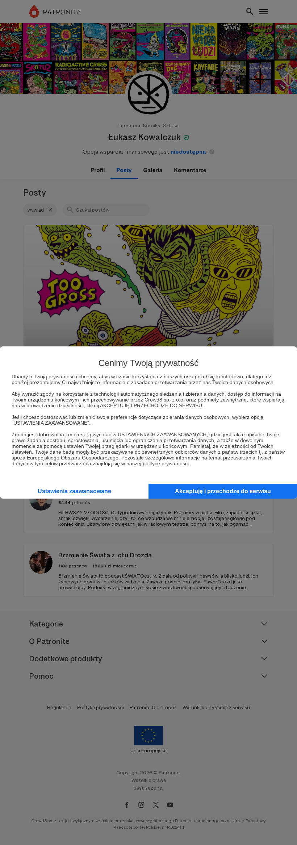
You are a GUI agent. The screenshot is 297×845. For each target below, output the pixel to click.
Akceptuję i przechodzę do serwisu (223, 491)
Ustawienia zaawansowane (74, 491)
